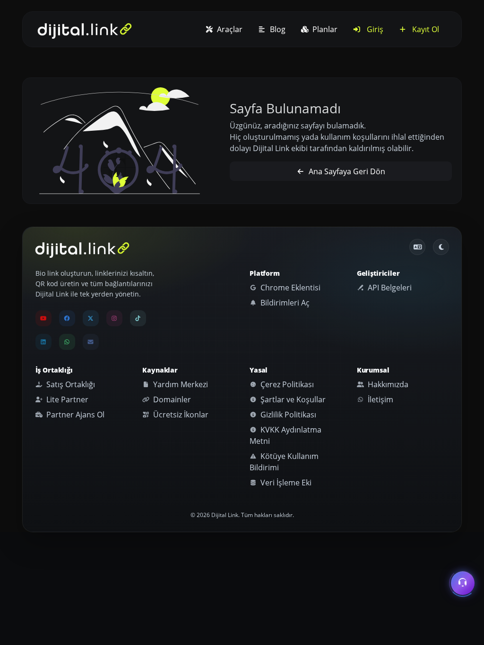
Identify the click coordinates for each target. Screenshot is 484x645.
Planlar (324, 29)
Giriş (374, 29)
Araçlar (228, 29)
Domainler (171, 399)
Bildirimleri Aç (284, 302)
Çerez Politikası (286, 384)
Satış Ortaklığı (69, 384)
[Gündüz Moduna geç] (441, 247)
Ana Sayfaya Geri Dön (346, 171)
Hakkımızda (387, 384)
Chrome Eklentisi (289, 287)
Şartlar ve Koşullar (292, 399)
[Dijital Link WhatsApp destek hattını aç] (67, 342)
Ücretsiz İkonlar (179, 414)
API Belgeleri (389, 287)
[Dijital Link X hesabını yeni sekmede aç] (91, 318)
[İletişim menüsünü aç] (463, 584)
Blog (276, 29)
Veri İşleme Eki (285, 482)
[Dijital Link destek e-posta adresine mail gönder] (91, 342)
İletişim (379, 399)
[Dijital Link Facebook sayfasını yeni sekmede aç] (67, 318)
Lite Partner (66, 399)
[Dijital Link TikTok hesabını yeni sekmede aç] (138, 318)
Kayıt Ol (424, 29)
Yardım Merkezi (179, 384)
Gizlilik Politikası (287, 414)
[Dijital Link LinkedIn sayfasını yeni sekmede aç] (43, 342)
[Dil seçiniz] (417, 247)
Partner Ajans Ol (74, 414)
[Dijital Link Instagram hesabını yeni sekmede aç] (114, 318)
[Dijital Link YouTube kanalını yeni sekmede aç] (43, 318)
